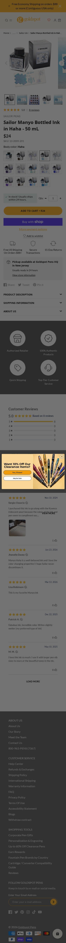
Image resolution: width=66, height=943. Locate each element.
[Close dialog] (62, 457)
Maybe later (17, 478)
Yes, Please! (17, 472)
